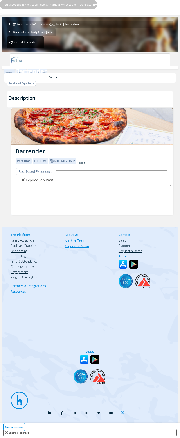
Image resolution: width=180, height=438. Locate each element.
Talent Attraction (22, 240)
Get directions (14, 427)
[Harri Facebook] (62, 413)
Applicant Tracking (23, 246)
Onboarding (19, 251)
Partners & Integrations (28, 286)
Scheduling (18, 256)
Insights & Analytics (24, 277)
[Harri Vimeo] (99, 413)
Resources (18, 291)
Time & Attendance (24, 261)
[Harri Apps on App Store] (123, 264)
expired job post (19, 432)
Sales (122, 240)
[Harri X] (123, 412)
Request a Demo (77, 246)
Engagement (19, 272)
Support (124, 246)
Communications (23, 267)
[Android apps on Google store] (133, 264)
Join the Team (75, 240)
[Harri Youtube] (111, 413)
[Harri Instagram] (74, 413)
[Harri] (17, 398)
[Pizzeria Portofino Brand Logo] (90, 61)
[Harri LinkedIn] (49, 413)
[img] (92, 126)
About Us (71, 235)
